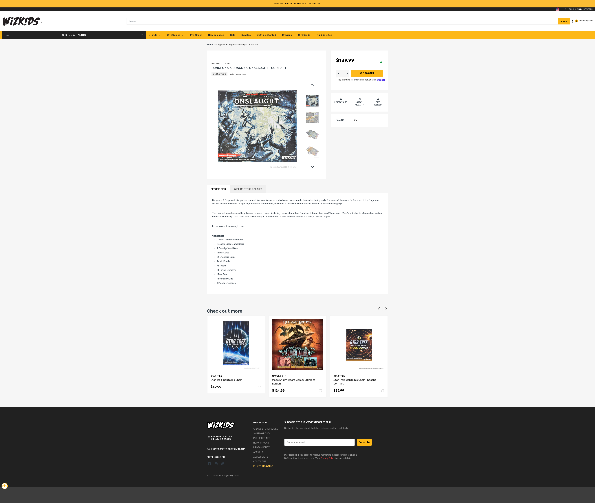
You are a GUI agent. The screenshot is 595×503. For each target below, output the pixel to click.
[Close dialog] (354, 220)
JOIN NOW (328, 267)
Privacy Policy (347, 278)
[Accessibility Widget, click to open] (5, 486)
